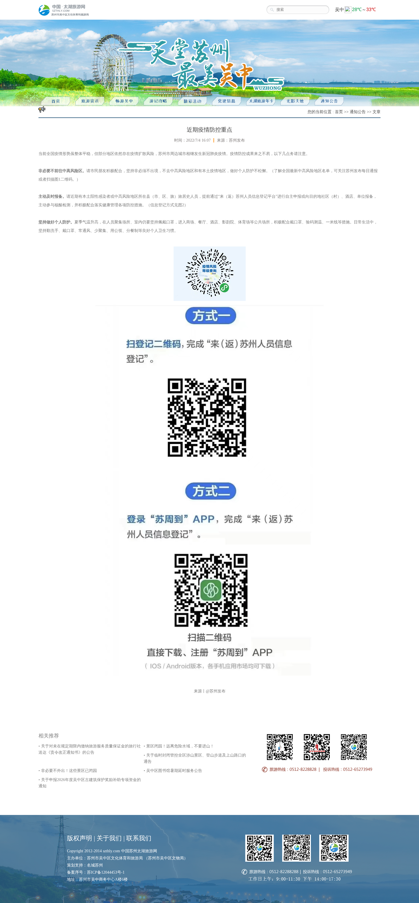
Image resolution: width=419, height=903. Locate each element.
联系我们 (138, 838)
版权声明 (79, 838)
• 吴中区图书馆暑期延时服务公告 (173, 771)
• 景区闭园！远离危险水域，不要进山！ (179, 746)
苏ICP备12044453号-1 (106, 872)
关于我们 (109, 838)
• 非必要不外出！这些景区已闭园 (67, 771)
